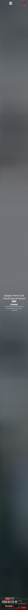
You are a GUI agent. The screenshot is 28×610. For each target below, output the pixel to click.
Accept (23, 607)
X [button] (17, 598)
